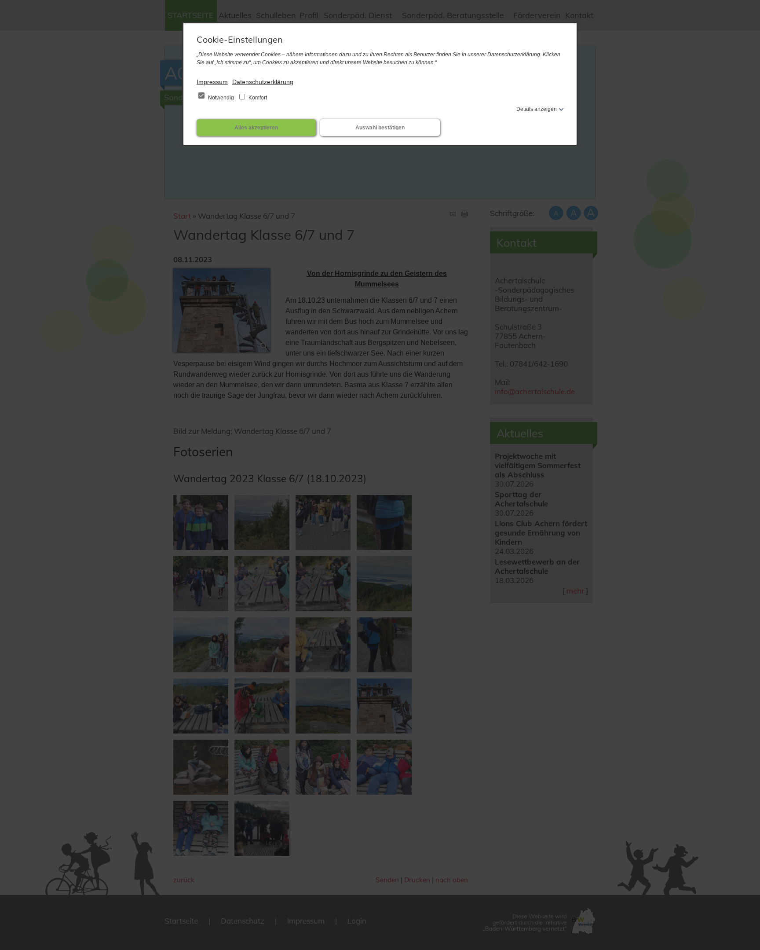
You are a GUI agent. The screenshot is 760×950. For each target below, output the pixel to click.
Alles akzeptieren (256, 128)
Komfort (257, 98)
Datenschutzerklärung (262, 81)
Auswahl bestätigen (380, 128)
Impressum (212, 81)
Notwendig (221, 98)
